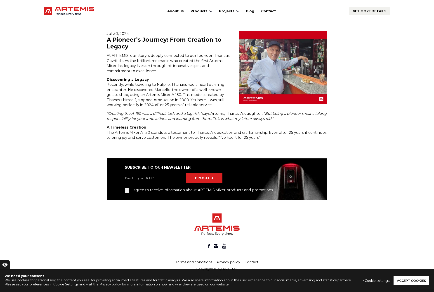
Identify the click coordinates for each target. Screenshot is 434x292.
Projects (227, 11)
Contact (268, 11)
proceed (204, 178)
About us (175, 11)
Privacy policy (228, 262)
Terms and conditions (194, 262)
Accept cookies (411, 281)
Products (199, 11)
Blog (250, 11)
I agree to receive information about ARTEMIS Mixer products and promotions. (203, 190)
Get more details (370, 11)
